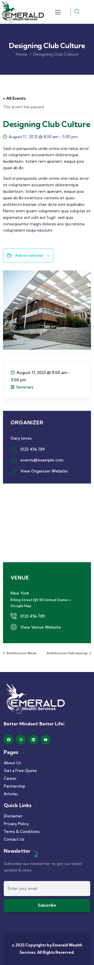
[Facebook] (9, 739)
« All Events (14, 98)
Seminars (24, 387)
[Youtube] (46, 739)
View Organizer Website (44, 470)
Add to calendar (29, 255)
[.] (58, 13)
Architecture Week (21, 653)
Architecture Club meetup (67, 653)
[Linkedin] (33, 739)
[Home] (22, 12)
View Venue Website (40, 627)
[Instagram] (21, 739)
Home (21, 54)
